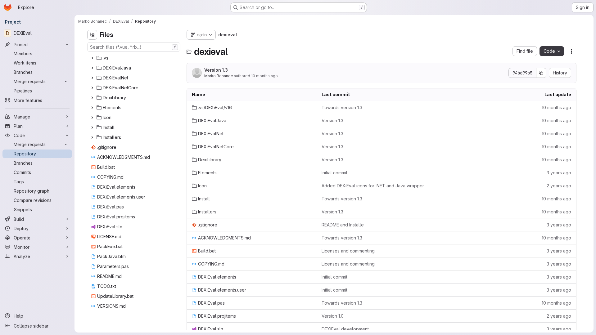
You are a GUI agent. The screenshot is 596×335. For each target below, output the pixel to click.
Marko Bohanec (218, 76)
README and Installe (343, 224)
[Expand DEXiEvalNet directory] (92, 78)
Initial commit (334, 172)
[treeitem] (134, 58)
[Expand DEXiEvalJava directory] (92, 68)
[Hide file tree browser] (92, 35)
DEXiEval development (345, 329)
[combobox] (133, 47)
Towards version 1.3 (342, 107)
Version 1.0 (333, 316)
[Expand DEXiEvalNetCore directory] (92, 88)
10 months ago (264, 76)
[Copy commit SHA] (541, 73)
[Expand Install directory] (92, 127)
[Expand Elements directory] (92, 107)
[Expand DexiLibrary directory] (92, 97)
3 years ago (559, 172)
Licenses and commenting (348, 250)
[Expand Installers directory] (92, 137)
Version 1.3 (216, 70)
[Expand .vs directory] (92, 58)
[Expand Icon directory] (92, 117)
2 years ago (559, 185)
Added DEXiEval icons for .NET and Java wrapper (373, 185)
